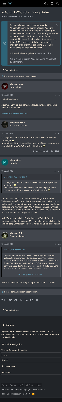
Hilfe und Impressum (11, 394)
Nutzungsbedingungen (21, 389)
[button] (4, 3)
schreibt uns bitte (43, 53)
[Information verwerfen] (56, 25)
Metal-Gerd (15, 160)
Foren (4, 355)
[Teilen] (56, 95)
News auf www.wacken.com (14, 113)
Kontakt (4, 360)
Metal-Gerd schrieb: (13, 250)
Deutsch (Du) (34, 385)
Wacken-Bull (16, 233)
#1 (60, 95)
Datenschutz (39, 389)
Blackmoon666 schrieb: (14, 177)
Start (25, 394)
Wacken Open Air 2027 (12, 385)
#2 (59, 134)
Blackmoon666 (17, 122)
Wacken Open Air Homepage (14, 350)
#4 (59, 244)
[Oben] (29, 394)
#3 (59, 171)
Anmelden (6, 372)
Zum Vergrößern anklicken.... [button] (31, 274)
